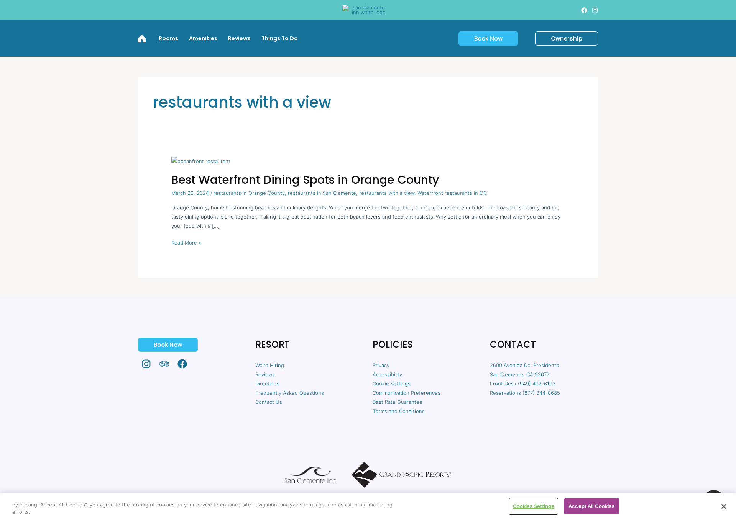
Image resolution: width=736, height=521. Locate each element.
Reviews (265, 374)
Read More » (186, 242)
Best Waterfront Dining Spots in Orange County (305, 179)
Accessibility (387, 374)
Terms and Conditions (399, 411)
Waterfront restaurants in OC (452, 193)
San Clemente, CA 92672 (520, 374)
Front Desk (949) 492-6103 (522, 384)
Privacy (381, 365)
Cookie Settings (392, 384)
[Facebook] (584, 10)
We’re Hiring (269, 365)
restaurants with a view (386, 193)
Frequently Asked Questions (289, 393)
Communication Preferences (406, 393)
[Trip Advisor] (164, 364)
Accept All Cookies (591, 506)
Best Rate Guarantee (397, 402)
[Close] (723, 506)
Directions (267, 384)
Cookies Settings (533, 506)
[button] (483, 38)
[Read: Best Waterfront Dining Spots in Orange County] (200, 160)
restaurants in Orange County (249, 193)
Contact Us (268, 402)
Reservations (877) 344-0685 (525, 393)
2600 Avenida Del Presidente (524, 365)
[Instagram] (595, 10)
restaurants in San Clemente (322, 193)
